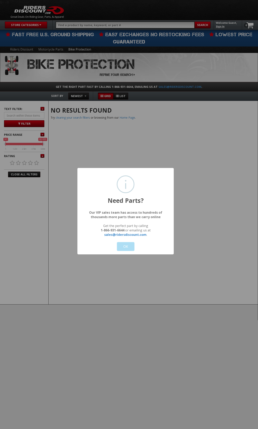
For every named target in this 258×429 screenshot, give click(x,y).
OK (125, 246)
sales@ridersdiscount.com (125, 234)
